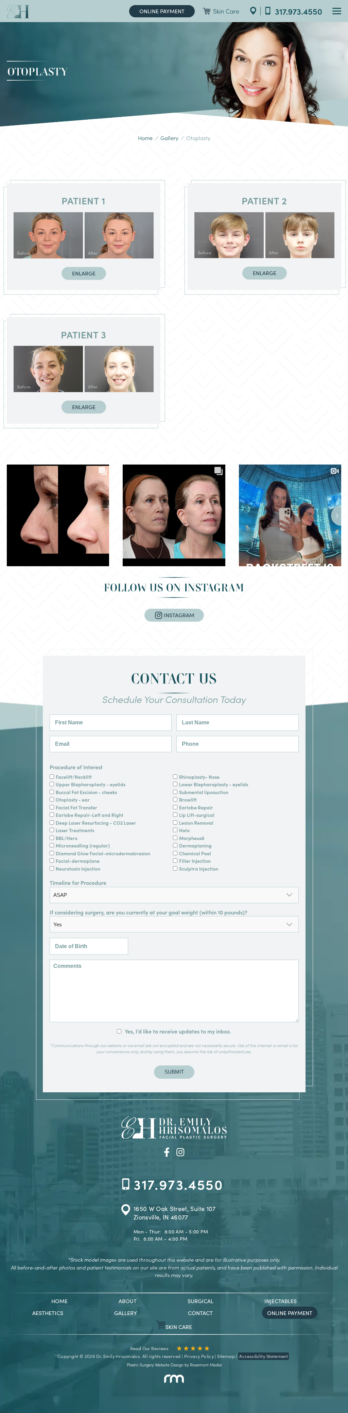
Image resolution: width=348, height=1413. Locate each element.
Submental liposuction (203, 792)
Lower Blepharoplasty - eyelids (214, 784)
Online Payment (162, 11)
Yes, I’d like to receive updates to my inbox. (178, 1031)
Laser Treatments (75, 830)
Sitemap (226, 1356)
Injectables (280, 1301)
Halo (184, 830)
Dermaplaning (195, 845)
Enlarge (83, 273)
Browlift (188, 799)
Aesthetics (47, 1312)
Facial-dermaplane (78, 860)
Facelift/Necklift (74, 776)
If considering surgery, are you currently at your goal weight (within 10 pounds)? (148, 912)
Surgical (200, 1301)
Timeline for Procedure (78, 882)
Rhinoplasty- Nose (200, 776)
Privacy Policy (199, 1356)
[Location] (253, 11)
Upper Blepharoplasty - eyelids (90, 784)
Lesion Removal (196, 822)
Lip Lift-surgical (196, 814)
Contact (200, 1312)
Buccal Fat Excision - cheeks (86, 792)
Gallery (169, 137)
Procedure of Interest (76, 767)
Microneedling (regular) (83, 845)
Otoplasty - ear (73, 799)
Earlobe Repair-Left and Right (90, 814)
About (128, 1301)
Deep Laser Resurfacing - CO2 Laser (96, 822)
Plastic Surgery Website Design (155, 1364)
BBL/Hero (66, 838)
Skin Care (226, 11)
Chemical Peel (195, 853)
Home (145, 137)
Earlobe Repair (196, 807)
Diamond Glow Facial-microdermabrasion (103, 853)
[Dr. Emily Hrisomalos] (18, 11)
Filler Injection (195, 860)
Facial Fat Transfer (76, 807)
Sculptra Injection (198, 868)
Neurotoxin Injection (78, 868)
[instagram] (180, 1151)
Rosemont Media (206, 1364)
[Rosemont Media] (174, 1381)
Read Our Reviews (149, 1348)
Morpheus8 (191, 838)
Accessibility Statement (263, 1356)
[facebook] (167, 1151)
